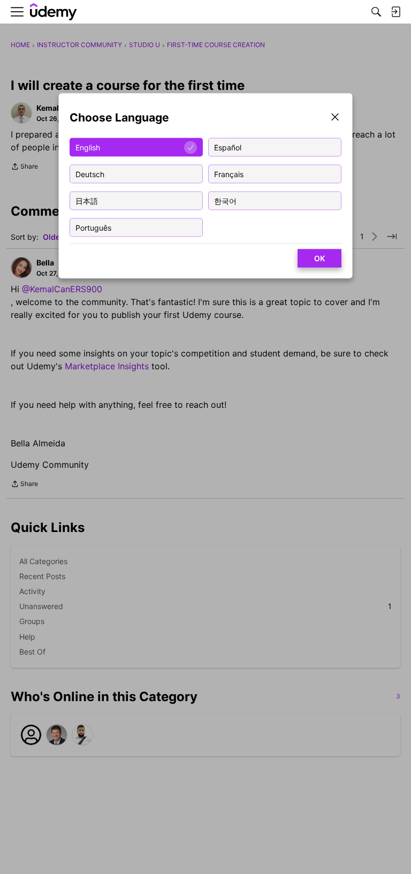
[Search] (376, 12)
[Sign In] (395, 12)
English (87, 146)
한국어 (225, 200)
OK (319, 258)
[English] (53, 12)
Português (93, 227)
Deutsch (89, 173)
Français (228, 173)
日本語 (86, 200)
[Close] (335, 118)
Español (227, 146)
